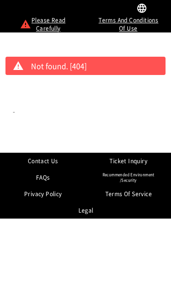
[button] (159, 9)
